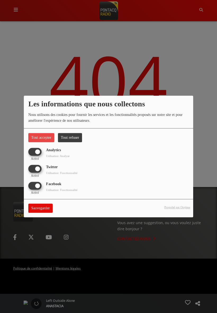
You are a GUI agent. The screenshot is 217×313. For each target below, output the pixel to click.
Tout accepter (41, 138)
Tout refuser (70, 138)
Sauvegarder (40, 208)
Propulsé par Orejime (177, 207)
